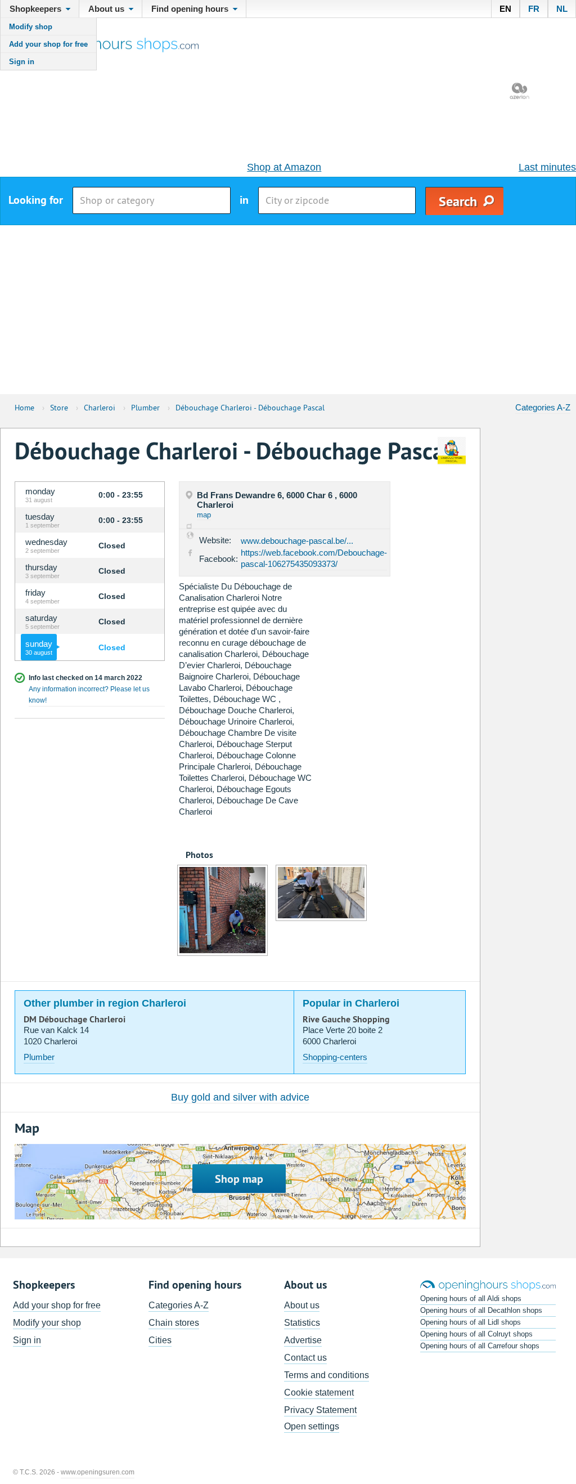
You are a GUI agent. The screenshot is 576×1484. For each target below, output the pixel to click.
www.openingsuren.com (97, 1472)
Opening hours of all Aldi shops (470, 1298)
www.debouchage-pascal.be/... (297, 541)
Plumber (39, 1057)
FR (533, 9)
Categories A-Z (542, 407)
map (204, 515)
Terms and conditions (326, 1375)
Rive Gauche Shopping (346, 1019)
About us (302, 1305)
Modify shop (30, 27)
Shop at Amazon (284, 167)
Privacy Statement (320, 1410)
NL (562, 9)
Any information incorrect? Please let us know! (89, 694)
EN (505, 9)
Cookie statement (319, 1392)
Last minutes (547, 167)
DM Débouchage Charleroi (74, 1019)
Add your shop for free (48, 44)
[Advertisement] (288, 309)
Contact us (305, 1357)
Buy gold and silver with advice (240, 1097)
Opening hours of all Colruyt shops (476, 1334)
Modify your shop (47, 1322)
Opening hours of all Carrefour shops (479, 1346)
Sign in (21, 61)
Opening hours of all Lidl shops (470, 1322)
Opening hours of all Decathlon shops (481, 1310)
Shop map (239, 1179)
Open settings (311, 1426)
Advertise (303, 1340)
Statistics (302, 1322)
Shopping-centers (335, 1057)
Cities (160, 1340)
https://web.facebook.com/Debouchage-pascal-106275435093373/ (314, 558)
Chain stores (173, 1322)
